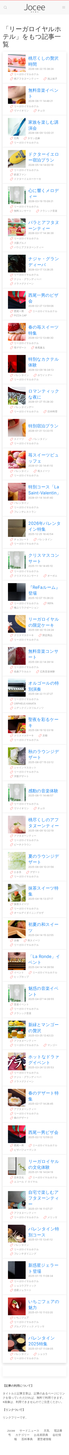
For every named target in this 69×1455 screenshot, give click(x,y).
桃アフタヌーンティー (26, 78)
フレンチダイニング (24, 1253)
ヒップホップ (21, 976)
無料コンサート (22, 210)
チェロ (41, 110)
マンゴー (52, 1045)
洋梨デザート (21, 776)
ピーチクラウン (22, 844)
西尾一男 (18, 311)
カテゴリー (22, 1435)
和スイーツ (33, 940)
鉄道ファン (19, 174)
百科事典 (27, 1439)
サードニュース (29, 1430)
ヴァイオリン (21, 110)
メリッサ (52, 1217)
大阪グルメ (19, 242)
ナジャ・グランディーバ (27, 279)
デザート (34, 871)
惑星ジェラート (22, 1290)
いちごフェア (21, 1317)
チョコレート (21, 539)
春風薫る (39, 347)
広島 (16, 138)
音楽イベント (21, 1004)
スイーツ (18, 438)
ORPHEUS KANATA (24, 703)
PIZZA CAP (20, 315)
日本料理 (52, 411)
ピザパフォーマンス (24, 1149)
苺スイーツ (43, 470)
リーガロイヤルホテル (26, 74)
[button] (5, 7)
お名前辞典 (41, 1435)
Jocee (11, 1430)
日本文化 (18, 1177)
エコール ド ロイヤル (25, 1181)
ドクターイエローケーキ (27, 178)
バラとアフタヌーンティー (28, 247)
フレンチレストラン (24, 511)
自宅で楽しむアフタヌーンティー (43, 1198)
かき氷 (17, 871)
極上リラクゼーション (26, 607)
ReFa (50, 603)
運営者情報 (44, 1439)
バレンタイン (21, 375)
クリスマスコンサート (26, 575)
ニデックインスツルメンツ (28, 707)
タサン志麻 (33, 138)
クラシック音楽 (48, 210)
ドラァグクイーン (23, 283)
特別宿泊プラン (43, 425)
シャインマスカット (24, 767)
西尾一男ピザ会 (43, 1132)
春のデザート (21, 1117)
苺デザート (19, 347)
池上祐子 (52, 78)
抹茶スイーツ (21, 904)
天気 (46, 1430)
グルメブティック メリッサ (28, 1326)
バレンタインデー (23, 406)
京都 (44, 735)
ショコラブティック (24, 1285)
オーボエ (52, 575)
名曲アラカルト (22, 671)
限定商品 (47, 635)
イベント (18, 972)
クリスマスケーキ (23, 635)
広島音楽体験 (47, 671)
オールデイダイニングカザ (28, 912)
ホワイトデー (44, 375)
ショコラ (42, 1353)
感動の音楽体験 (43, 790)
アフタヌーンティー (24, 835)
